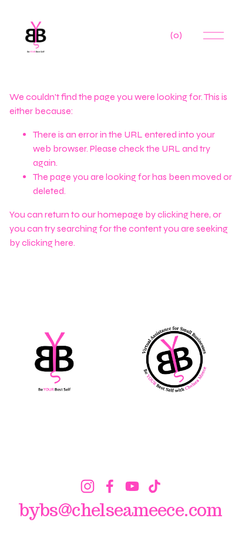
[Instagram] (87, 486)
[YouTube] (132, 486)
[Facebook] (110, 486)
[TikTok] (154, 486)
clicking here (183, 214)
